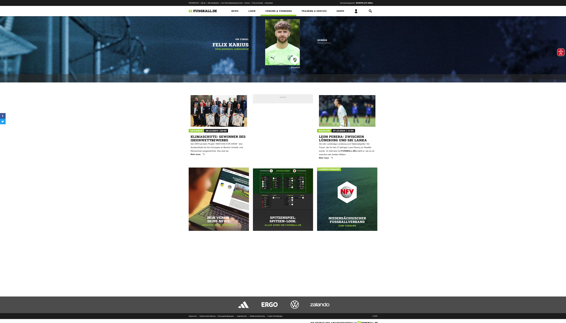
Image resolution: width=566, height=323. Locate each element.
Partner (247, 3)
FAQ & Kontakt (257, 3)
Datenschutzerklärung (207, 316)
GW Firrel (242, 39)
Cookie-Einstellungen (275, 316)
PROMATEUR (194, 3)
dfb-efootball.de (213, 3)
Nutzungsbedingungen (226, 316)
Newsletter (269, 3)
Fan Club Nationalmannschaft (231, 3)
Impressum (193, 316)
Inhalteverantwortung (257, 316)
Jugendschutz (242, 316)
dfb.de (203, 3)
